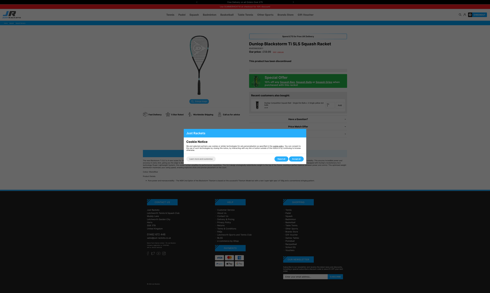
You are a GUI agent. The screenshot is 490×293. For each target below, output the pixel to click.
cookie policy (278, 146)
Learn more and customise (201, 159)
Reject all (281, 159)
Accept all (296, 159)
